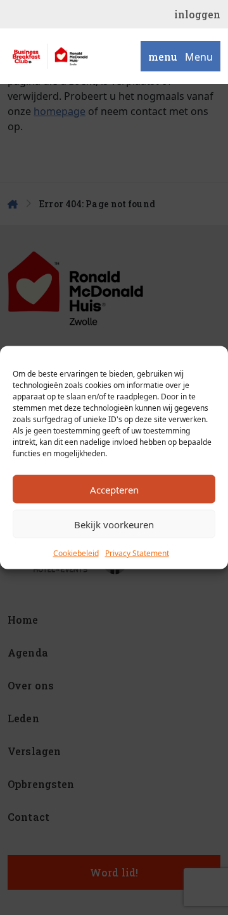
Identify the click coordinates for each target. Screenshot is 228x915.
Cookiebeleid (76, 553)
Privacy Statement (137, 553)
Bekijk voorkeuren (114, 524)
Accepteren (114, 489)
